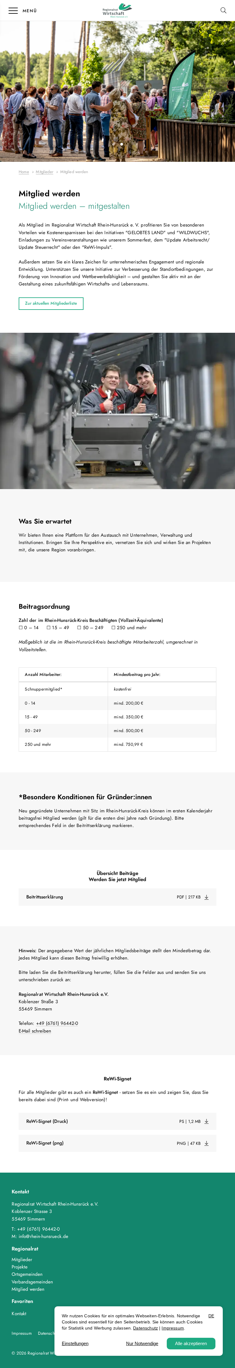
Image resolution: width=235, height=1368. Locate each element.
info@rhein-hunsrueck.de (44, 1236)
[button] (225, 10)
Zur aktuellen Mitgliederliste (51, 303)
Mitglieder (22, 1259)
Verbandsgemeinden (32, 1282)
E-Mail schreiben (35, 1031)
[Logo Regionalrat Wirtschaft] (117, 10)
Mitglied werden (28, 1289)
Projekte (20, 1267)
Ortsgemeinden (27, 1274)
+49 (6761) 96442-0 (57, 1023)
